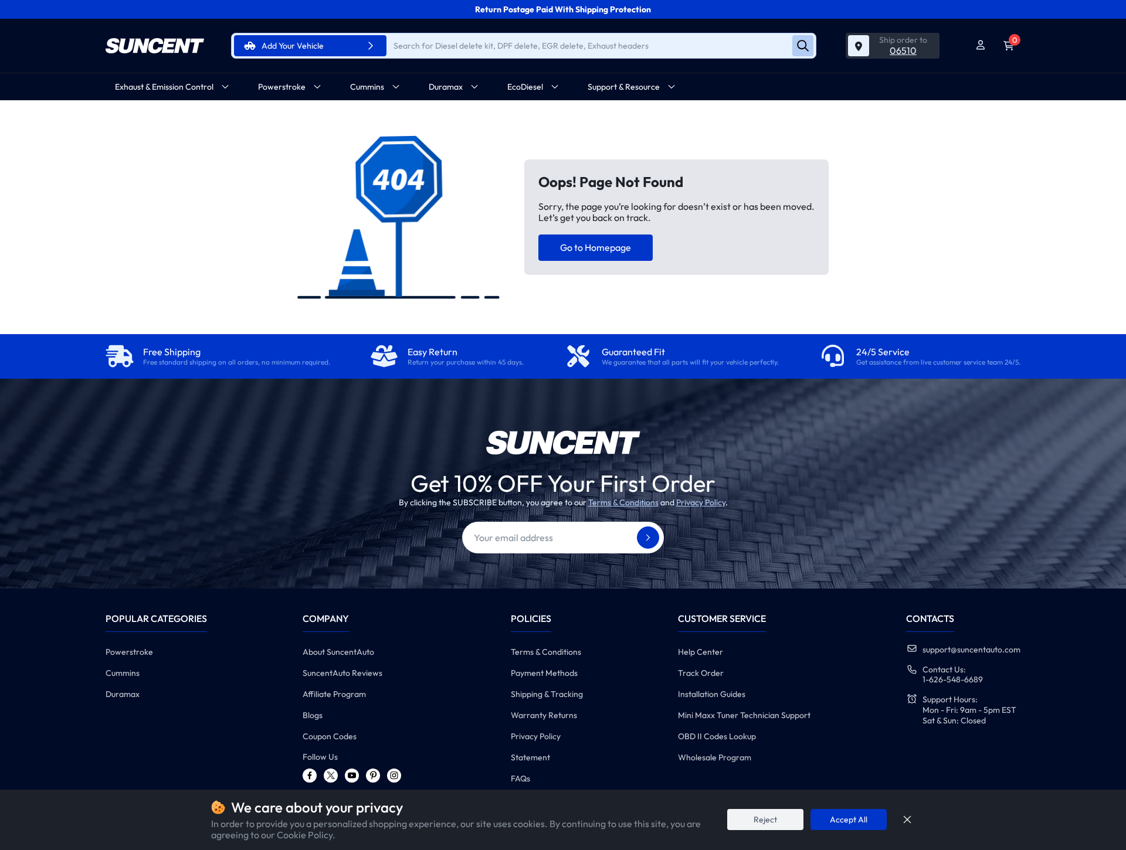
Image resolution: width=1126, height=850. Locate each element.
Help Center (700, 652)
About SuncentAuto (338, 652)
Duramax (123, 694)
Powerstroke (129, 652)
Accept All (848, 819)
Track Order (701, 673)
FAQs (520, 778)
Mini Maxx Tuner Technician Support (744, 715)
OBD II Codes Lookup (717, 736)
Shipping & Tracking (547, 694)
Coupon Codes (330, 736)
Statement (530, 757)
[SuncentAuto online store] (155, 45)
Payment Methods (544, 673)
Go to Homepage (595, 247)
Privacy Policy (700, 502)
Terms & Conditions (623, 502)
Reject (765, 819)
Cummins (123, 673)
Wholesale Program (714, 757)
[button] (172, 87)
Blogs (313, 715)
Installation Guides (711, 694)
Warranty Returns (544, 715)
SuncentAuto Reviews (342, 673)
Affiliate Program (334, 694)
